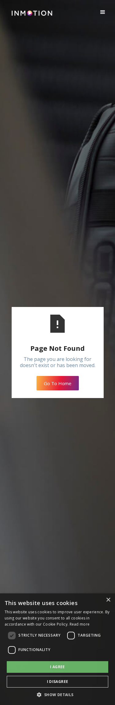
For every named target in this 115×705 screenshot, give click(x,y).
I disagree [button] (57, 681)
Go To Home (57, 383)
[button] (103, 12)
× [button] (108, 600)
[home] (30, 15)
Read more (80, 624)
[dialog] (57, 649)
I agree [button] (57, 666)
